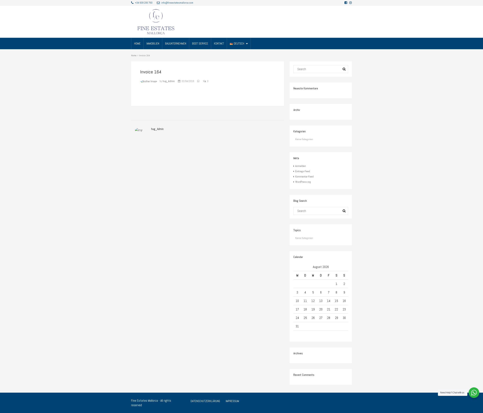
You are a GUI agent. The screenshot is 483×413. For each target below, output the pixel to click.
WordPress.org (303, 181)
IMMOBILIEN (152, 43)
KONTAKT (219, 43)
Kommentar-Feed (304, 176)
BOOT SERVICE (200, 43)
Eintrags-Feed (302, 171)
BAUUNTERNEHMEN (175, 43)
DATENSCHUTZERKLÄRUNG (205, 401)
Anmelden (300, 166)
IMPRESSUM (232, 401)
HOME (137, 43)
